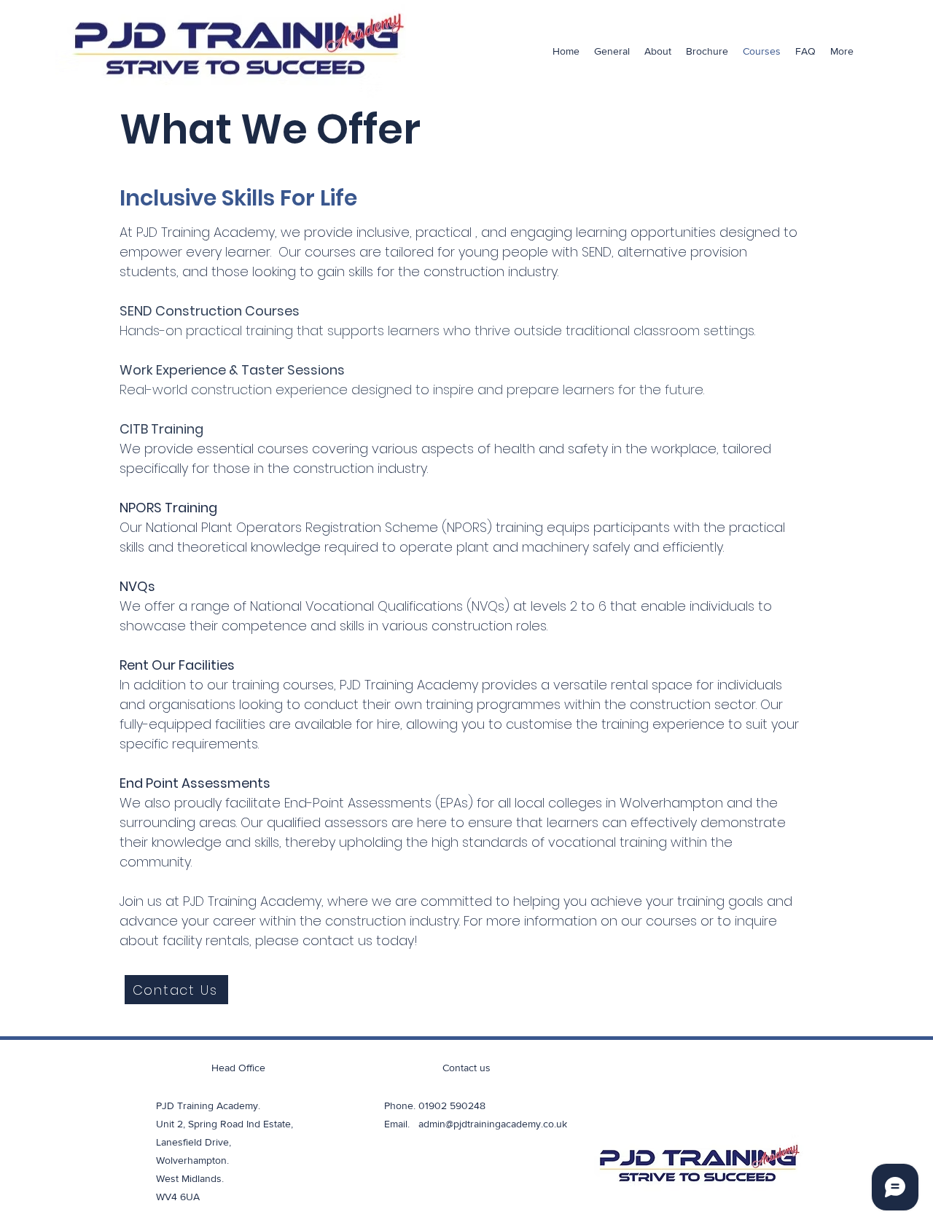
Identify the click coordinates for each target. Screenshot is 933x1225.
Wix (580, 1215)
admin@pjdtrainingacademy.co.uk (492, 1124)
